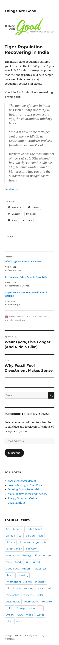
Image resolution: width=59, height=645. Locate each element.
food (18, 562)
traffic (9, 608)
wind (9, 621)
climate (10, 542)
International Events (19, 581)
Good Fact (42, 316)
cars (40, 535)
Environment (43, 555)
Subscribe (14, 452)
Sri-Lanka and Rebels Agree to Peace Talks (26, 277)
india (16, 320)
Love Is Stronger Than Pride (25, 485)
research (28, 595)
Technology (31, 601)
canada (10, 535)
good (36, 562)
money (28, 588)
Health (10, 575)
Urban (10, 614)
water (40, 614)
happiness (40, 568)
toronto (47, 601)
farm (9, 562)
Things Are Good (20, 11)
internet (40, 581)
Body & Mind (34, 529)
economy (32, 548)
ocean (41, 588)
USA (20, 614)
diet (45, 542)
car (20, 535)
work (19, 621)
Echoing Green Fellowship (24, 489)
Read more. (12, 189)
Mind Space (13, 588)
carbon (30, 535)
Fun (27, 562)
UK (40, 608)
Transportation (26, 608)
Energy (26, 555)
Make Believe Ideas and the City (27, 493)
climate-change (29, 542)
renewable (12, 595)
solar (40, 595)
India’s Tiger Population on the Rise (23, 261)
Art (8, 529)
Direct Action (14, 548)
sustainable (13, 601)
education (12, 555)
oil (49, 588)
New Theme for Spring (22, 480)
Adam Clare (15, 316)
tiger (22, 320)
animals (9, 320)
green (26, 568)
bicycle (17, 529)
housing (23, 575)
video (29, 614)
